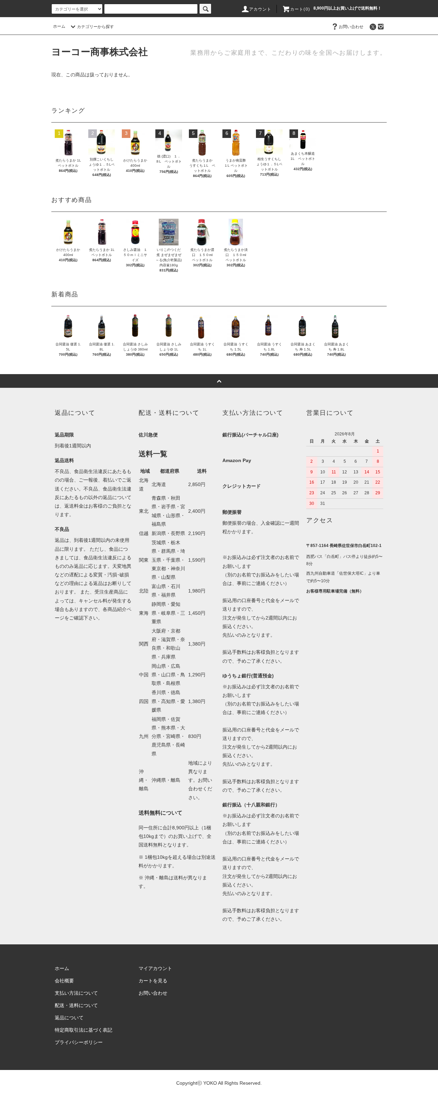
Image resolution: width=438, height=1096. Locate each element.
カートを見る (153, 980)
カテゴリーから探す (95, 26)
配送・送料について (76, 1005)
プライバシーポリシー (79, 1042)
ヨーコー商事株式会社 (99, 52)
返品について (69, 1017)
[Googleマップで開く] (344, 632)
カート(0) (300, 9)
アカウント (260, 9)
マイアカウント (155, 968)
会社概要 (64, 980)
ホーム (59, 26)
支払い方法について (76, 993)
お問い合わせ (351, 26)
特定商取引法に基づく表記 (83, 1030)
